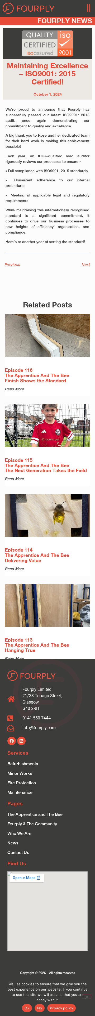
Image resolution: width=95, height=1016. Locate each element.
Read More (14, 389)
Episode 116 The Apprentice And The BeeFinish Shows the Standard (37, 375)
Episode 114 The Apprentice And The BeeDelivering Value (37, 555)
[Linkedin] (21, 741)
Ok (27, 1008)
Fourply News (64, 21)
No (39, 1008)
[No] (86, 996)
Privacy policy (61, 1008)
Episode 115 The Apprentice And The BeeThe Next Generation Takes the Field (46, 465)
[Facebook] (11, 741)
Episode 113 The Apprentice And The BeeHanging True (37, 645)
